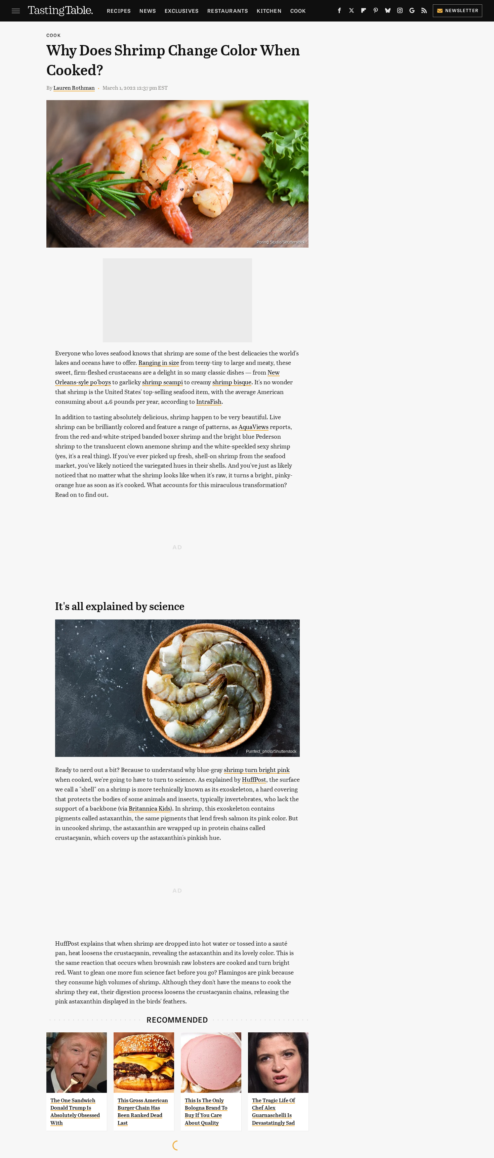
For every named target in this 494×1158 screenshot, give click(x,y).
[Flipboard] (363, 11)
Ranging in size (158, 362)
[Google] (412, 11)
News (147, 10)
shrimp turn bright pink (257, 769)
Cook (298, 10)
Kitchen (269, 10)
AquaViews (254, 426)
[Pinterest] (375, 11)
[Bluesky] (387, 11)
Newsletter (462, 10)
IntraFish (208, 401)
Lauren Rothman (74, 87)
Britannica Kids (149, 808)
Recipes (119, 10)
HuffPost (254, 779)
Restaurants (227, 10)
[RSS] (424, 11)
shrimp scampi (162, 382)
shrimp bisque (231, 382)
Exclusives (182, 10)
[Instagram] (400, 11)
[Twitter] (351, 11)
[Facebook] (339, 11)
